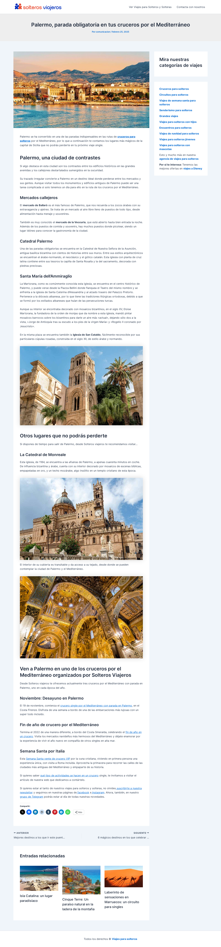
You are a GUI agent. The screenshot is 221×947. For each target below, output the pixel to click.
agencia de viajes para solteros (179, 158)
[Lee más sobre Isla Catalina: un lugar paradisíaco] (39, 878)
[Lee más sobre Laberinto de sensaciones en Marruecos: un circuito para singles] (124, 876)
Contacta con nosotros (191, 7)
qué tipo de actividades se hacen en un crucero (69, 775)
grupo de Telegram (31, 796)
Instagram (97, 792)
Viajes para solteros (124, 939)
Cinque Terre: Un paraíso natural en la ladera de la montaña (78, 904)
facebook (83, 792)
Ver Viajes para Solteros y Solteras (150, 7)
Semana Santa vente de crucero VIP (48, 758)
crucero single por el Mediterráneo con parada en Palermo (96, 705)
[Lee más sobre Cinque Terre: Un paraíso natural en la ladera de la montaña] (81, 879)
